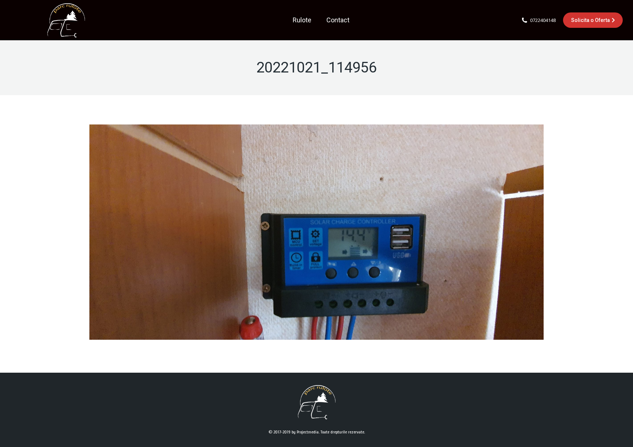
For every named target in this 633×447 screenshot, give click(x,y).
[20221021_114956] (316, 232)
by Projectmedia (305, 432)
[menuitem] (302, 20)
